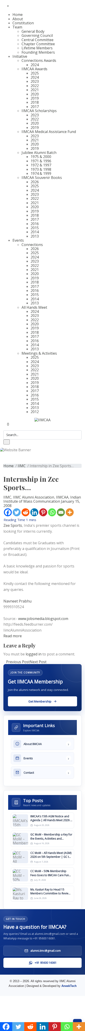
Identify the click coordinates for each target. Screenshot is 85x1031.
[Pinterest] (43, 512)
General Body (33, 31)
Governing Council (37, 35)
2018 (35, 102)
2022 (35, 85)
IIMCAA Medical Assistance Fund (49, 131)
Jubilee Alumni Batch (39, 152)
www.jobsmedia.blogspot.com (43, 618)
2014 (35, 231)
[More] (70, 512)
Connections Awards (39, 60)
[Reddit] (25, 512)
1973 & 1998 (41, 169)
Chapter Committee (38, 43)
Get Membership (42, 2)
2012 (35, 411)
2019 (35, 98)
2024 (35, 64)
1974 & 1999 (41, 173)
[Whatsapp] (52, 512)
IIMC (22, 465)
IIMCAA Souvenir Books (42, 177)
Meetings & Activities (39, 353)
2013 (35, 236)
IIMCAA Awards (34, 68)
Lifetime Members (37, 47)
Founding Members (38, 52)
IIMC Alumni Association (33, 497)
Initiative (19, 56)
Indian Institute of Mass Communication (42, 499)
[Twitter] (17, 512)
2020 (35, 94)
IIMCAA (62, 497)
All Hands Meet (34, 307)
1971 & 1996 (41, 160)
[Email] (61, 512)
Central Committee (37, 39)
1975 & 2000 (41, 156)
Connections (32, 244)
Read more (12, 635)
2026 (35, 181)
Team (17, 27)
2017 (35, 106)
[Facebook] (8, 512)
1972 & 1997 (41, 165)
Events (18, 240)
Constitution (23, 22)
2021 (35, 89)
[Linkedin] (34, 512)
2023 (35, 81)
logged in (33, 654)
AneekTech (69, 986)
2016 (35, 223)
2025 (35, 73)
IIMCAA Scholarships (39, 110)
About (17, 18)
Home (17, 14)
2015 (35, 227)
